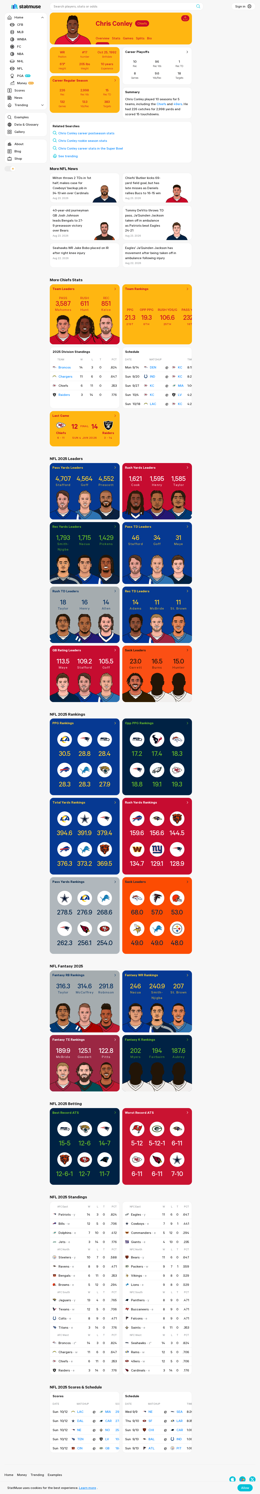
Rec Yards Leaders (66, 526)
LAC (153, 404)
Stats (116, 38)
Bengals (64, 1275)
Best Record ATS (65, 1112)
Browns (63, 1284)
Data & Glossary (26, 124)
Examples (21, 117)
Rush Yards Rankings (141, 802)
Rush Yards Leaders (140, 467)
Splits (140, 38)
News (18, 97)
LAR (180, 1421)
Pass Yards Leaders (67, 467)
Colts (62, 1318)
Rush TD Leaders (65, 591)
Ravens (63, 1266)
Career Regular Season (70, 80)
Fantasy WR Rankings (141, 975)
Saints (136, 1327)
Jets (61, 1242)
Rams (135, 1352)
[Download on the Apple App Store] (232, 1479)
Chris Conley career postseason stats (86, 133)
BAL (151, 1439)
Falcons (137, 1318)
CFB (20, 24)
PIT (179, 1448)
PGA (20, 75)
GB (107, 1448)
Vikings (136, 1275)
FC (19, 46)
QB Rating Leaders (66, 650)
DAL (80, 1421)
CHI (151, 1430)
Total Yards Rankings (68, 802)
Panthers (138, 1300)
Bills (61, 1223)
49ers (177, 104)
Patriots (64, 1214)
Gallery (19, 131)
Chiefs (142, 23)
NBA (20, 54)
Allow (245, 1487)
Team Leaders (63, 289)
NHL (20, 61)
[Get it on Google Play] (242, 1479)
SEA (180, 1411)
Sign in (240, 6)
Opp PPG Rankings (139, 723)
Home (8, 1474)
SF (150, 1421)
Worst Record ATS (139, 1112)
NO (107, 1430)
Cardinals (138, 1370)
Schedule (132, 351)
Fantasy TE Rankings (68, 1039)
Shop (18, 158)
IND (152, 376)
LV (180, 394)
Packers (137, 1266)
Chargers (65, 376)
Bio (149, 38)
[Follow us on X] (252, 1479)
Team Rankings (136, 289)
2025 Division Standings (71, 351)
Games (128, 38)
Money (22, 83)
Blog (17, 151)
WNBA (21, 39)
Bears (135, 1257)
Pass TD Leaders (138, 526)
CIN (79, 1448)
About (19, 144)
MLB (20, 32)
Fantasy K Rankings (140, 1039)
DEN (153, 367)
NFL (20, 68)
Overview (102, 38)
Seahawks (138, 1343)
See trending (68, 156)
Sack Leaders (135, 650)
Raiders (64, 394)
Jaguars (64, 1300)
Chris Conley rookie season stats (82, 140)
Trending (37, 1474)
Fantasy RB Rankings (68, 975)
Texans (63, 1309)
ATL (151, 1448)
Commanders (141, 1232)
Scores (19, 90)
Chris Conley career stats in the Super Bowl (90, 148)
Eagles (136, 1214)
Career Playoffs (137, 52)
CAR (108, 1421)
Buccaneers (140, 1309)
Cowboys (137, 1223)
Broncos (64, 367)
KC (180, 367)
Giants (136, 1242)
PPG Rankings (63, 723)
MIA (181, 385)
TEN (80, 1439)
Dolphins (64, 1232)
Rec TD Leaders (137, 591)
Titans (63, 1327)
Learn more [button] (87, 1487)
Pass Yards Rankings (68, 881)
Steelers (64, 1257)
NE (79, 1430)
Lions (135, 1284)
